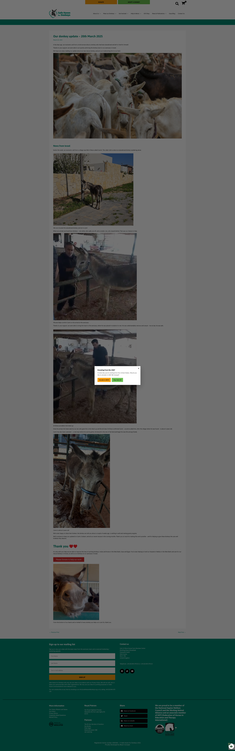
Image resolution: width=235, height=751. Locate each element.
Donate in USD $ (104, 380)
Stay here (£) (117, 380)
